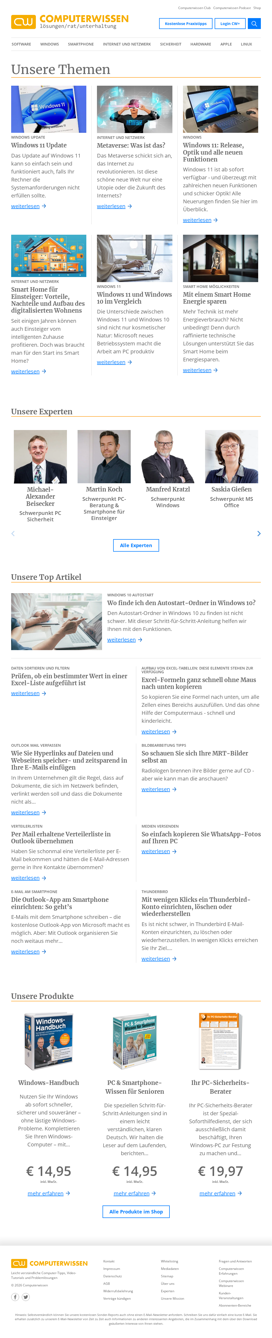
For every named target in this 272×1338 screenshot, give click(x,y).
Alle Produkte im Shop (136, 1211)
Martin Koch (104, 489)
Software (21, 44)
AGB (106, 1283)
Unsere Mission (172, 1298)
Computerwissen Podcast (232, 8)
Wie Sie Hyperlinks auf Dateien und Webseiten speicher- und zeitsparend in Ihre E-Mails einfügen (69, 760)
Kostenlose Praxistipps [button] (186, 23)
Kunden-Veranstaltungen (231, 1295)
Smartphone (81, 44)
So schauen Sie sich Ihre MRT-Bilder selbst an (195, 757)
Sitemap (167, 1276)
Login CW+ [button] (230, 23)
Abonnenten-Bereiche (235, 1305)
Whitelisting (169, 1261)
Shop (257, 8)
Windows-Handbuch (48, 1083)
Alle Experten (136, 545)
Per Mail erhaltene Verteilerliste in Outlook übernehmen (61, 838)
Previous (16, 533)
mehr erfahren (45, 1193)
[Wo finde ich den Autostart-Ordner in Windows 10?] (56, 621)
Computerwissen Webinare (231, 1283)
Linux (246, 44)
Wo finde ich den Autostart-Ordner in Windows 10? (181, 603)
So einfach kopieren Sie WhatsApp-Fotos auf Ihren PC (201, 838)
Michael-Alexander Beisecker (40, 496)
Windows (49, 44)
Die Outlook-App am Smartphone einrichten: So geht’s (60, 903)
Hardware (200, 44)
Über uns (168, 1283)
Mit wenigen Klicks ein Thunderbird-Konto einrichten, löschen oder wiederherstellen (196, 906)
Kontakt (108, 1261)
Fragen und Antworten (235, 1261)
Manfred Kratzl (168, 489)
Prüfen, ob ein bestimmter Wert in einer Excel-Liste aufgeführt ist (69, 680)
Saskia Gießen (231, 489)
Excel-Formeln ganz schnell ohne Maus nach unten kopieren (199, 683)
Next (255, 533)
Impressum (111, 1268)
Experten (167, 1291)
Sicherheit (170, 44)
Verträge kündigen (117, 1298)
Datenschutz (112, 1276)
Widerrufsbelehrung (118, 1291)
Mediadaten (170, 1268)
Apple (226, 44)
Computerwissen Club (194, 8)
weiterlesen (25, 206)
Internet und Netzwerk (127, 44)
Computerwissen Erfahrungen (231, 1271)
